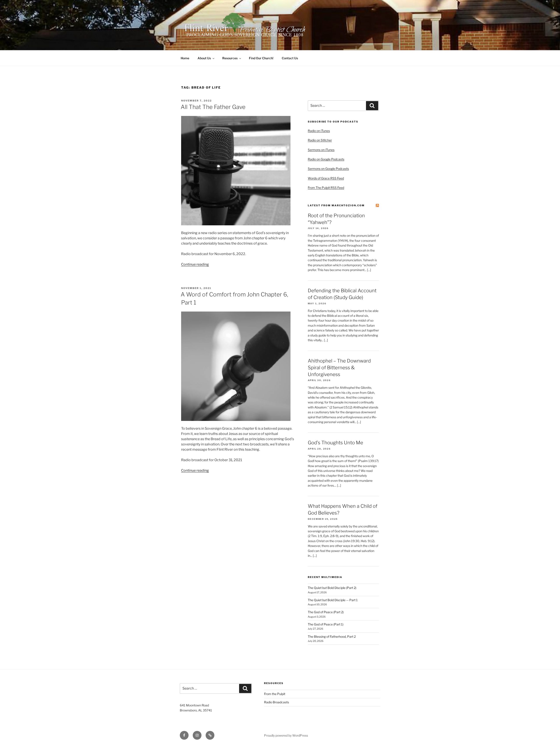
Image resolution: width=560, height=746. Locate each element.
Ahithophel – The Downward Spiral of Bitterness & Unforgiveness (339, 367)
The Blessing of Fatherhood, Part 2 (332, 636)
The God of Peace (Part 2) (326, 612)
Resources (230, 58)
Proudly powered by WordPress (286, 735)
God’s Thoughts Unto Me (335, 442)
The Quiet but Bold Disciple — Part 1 (333, 600)
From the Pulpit (274, 694)
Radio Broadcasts (276, 702)
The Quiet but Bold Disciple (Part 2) (332, 588)
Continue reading (195, 264)
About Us (204, 58)
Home (185, 58)
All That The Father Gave (213, 106)
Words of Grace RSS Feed (326, 178)
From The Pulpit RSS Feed (326, 187)
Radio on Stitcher (320, 140)
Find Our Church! (261, 58)
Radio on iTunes (319, 131)
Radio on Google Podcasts (326, 159)
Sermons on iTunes (321, 150)
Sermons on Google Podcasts (328, 168)
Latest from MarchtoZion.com (336, 205)
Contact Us (290, 58)
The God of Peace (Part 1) (325, 624)
